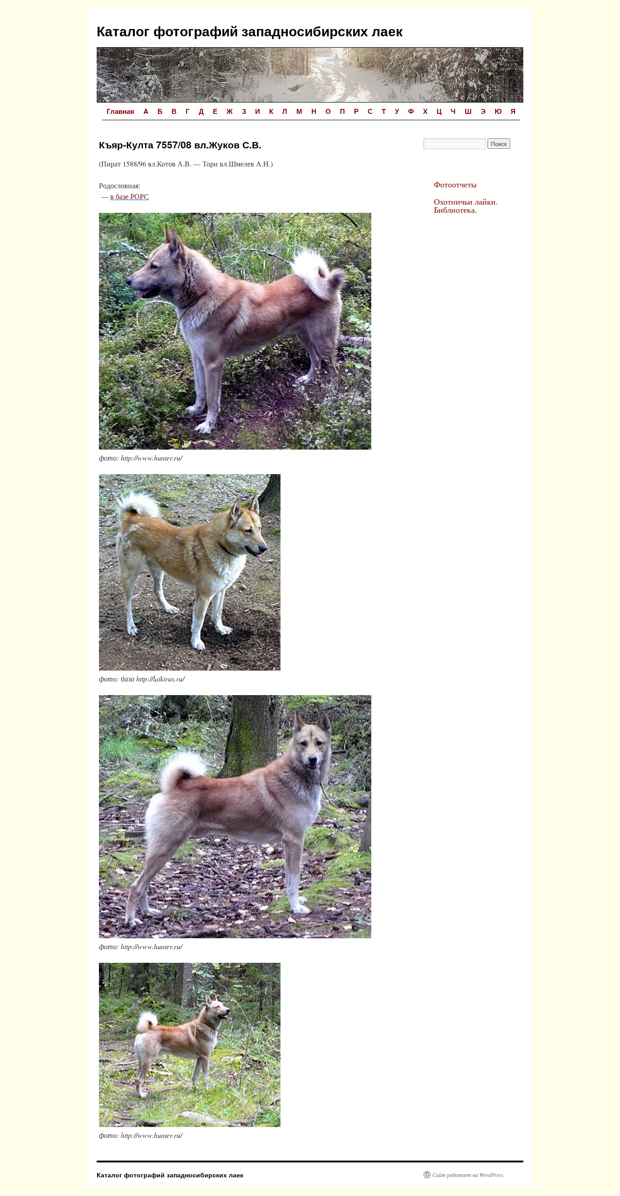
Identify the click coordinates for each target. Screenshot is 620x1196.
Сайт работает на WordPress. (469, 1174)
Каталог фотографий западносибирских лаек (250, 30)
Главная (120, 111)
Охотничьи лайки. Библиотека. (466, 205)
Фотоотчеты (455, 184)
